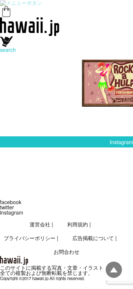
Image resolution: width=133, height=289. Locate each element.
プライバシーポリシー (29, 238)
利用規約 (77, 224)
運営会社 (40, 224)
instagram (11, 212)
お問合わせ (66, 251)
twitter (7, 207)
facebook (10, 202)
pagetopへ (114, 270)
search (8, 49)
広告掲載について (93, 238)
